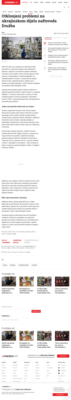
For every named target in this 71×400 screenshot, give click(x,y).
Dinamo (15, 367)
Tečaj (48, 365)
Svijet (30, 11)
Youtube (63, 367)
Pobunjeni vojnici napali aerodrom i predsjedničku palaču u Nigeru (58, 56)
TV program (50, 367)
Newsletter (61, 381)
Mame (26, 375)
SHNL (14, 373)
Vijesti (36, 2)
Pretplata (25, 2)
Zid (31, 2)
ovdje (8, 248)
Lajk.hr (37, 370)
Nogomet (15, 365)
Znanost (58, 11)
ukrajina (12, 265)
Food (25, 373)
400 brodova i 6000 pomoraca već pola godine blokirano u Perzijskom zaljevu (58, 62)
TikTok (62, 373)
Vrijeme (49, 373)
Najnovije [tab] (48, 38)
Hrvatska (24, 11)
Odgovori (38, 375)
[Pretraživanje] (68, 7)
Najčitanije (18, 11)
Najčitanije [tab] (57, 38)
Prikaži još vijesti (56, 76)
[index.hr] (11, 2)
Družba (34, 265)
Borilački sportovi (17, 378)
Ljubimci (26, 370)
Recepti (37, 367)
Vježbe (37, 373)
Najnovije (10, 11)
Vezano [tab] (65, 38)
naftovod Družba (23, 265)
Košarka (15, 375)
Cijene (60, 2)
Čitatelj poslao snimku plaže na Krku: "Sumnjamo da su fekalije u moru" (57, 69)
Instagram (63, 370)
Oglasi (54, 2)
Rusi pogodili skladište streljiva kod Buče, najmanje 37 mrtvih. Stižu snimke (58, 49)
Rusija (5, 265)
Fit (25, 381)
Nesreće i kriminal (50, 11)
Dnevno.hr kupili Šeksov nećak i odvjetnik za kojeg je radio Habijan (58, 43)
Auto (25, 378)
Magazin (27, 362)
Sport (42, 2)
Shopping (26, 365)
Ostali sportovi (17, 381)
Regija (36, 11)
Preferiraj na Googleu (62, 33)
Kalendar (38, 378)
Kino (48, 370)
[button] (4, 281)
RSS (48, 375)
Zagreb (41, 11)
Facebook (63, 365)
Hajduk (15, 370)
